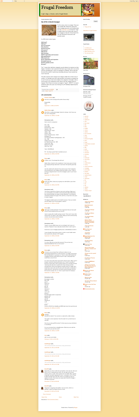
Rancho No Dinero (89, 270)
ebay (86, 135)
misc (86, 161)
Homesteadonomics (90, 288)
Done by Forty (88, 244)
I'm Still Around (88, 47)
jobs (85, 156)
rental (86, 176)
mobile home (87, 162)
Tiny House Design (89, 209)
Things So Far (88, 26)
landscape (87, 157)
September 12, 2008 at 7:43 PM (52, 218)
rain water (87, 173)
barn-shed (87, 123)
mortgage (87, 168)
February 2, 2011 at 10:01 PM (51, 339)
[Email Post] (57, 89)
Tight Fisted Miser (89, 201)
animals (86, 117)
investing (87, 154)
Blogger (75, 407)
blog (86, 126)
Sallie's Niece (48, 110)
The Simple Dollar (89, 216)
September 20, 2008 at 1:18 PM (52, 330)
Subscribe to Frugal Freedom (90, 30)
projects (86, 171)
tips (85, 183)
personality (87, 169)
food (86, 140)
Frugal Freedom (57, 7)
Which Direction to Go (90, 51)
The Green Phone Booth (91, 280)
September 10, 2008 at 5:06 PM (52, 153)
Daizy (46, 158)
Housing (86, 150)
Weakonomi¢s (88, 277)
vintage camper (88, 190)
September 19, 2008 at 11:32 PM (52, 308)
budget (46, 90)
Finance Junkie (48, 97)
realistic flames (88, 175)
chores (86, 130)
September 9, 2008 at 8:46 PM (52, 105)
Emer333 (47, 369)
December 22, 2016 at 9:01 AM (52, 391)
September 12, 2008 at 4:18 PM (52, 203)
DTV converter (88, 133)
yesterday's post (65, 29)
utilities (86, 188)
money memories (89, 166)
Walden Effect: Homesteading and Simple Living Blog (89, 221)
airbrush (86, 116)
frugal (50, 90)
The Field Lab (88, 229)
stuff (86, 182)
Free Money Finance (90, 257)
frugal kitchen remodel (90, 143)
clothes (86, 131)
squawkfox (87, 232)
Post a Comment (47, 394)
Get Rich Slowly (89, 240)
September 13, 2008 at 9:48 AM (52, 235)
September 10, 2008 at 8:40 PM (52, 184)
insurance (87, 152)
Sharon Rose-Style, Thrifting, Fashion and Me (90, 248)
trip (85, 185)
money (86, 164)
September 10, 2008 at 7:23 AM (52, 115)
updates (86, 187)
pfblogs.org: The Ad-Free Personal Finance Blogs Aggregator (90, 266)
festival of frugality (89, 138)
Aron (46, 335)
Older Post (76, 397)
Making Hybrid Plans (89, 49)
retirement (87, 178)
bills (85, 124)
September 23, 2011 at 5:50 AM (52, 347)
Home (60, 397)
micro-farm (87, 159)
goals (86, 149)
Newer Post (44, 397)
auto (86, 121)
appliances (87, 119)
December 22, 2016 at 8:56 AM (52, 381)
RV (52, 90)
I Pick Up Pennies (89, 225)
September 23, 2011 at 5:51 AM (52, 356)
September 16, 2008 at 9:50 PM (52, 245)
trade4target (48, 343)
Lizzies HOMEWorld (89, 261)
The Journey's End (89, 53)
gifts (85, 147)
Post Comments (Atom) (53, 399)
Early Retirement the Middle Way (90, 236)
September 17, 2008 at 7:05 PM (52, 272)
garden (86, 145)
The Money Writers (89, 213)
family (86, 137)
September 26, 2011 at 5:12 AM (52, 364)
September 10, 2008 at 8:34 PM (52, 175)
